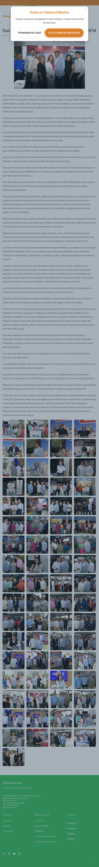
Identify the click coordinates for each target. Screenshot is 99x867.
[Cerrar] (85, 9)
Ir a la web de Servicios (64, 32)
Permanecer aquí (29, 32)
